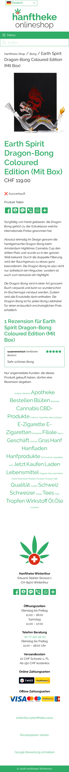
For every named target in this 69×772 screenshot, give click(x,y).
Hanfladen (34, 448)
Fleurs (60, 433)
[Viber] (30, 210)
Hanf (56, 440)
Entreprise (37, 433)
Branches (55, 401)
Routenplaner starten (34, 735)
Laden (52, 464)
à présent (34, 507)
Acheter (18, 393)
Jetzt (20, 464)
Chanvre (34, 417)
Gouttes (34, 441)
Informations (47, 457)
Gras (43, 440)
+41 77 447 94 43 (34, 636)
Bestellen (21, 400)
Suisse (39, 494)
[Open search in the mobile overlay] (34, 42)
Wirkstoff (36, 501)
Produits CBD (51, 479)
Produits (40, 479)
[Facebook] (8, 210)
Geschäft (18, 440)
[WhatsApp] (37, 210)
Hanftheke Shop (14, 54)
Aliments (26, 393)
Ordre (14, 479)
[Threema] (15, 210)
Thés (57, 494)
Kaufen (35, 464)
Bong (33, 54)
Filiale (49, 432)
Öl (51, 501)
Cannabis (27, 408)
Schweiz (48, 484)
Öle (58, 501)
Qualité (34, 486)
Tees (48, 493)
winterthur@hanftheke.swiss (34, 718)
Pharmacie (22, 479)
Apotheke (43, 392)
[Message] (22, 210)
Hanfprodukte (23, 456)
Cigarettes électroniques (50, 417)
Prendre (32, 479)
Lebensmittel (22, 472)
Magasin (43, 473)
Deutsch (17, 2)
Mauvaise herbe (55, 473)
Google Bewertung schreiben (34, 752)
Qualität (20, 485)
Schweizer (22, 493)
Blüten (42, 400)
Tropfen (15, 501)
